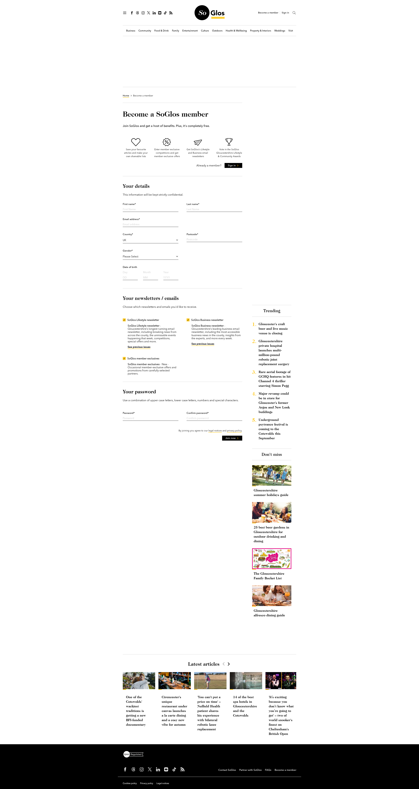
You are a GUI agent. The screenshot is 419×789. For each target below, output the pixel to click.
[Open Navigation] (125, 13)
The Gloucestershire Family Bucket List (269, 576)
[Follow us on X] (149, 13)
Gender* (128, 250)
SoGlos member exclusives (143, 358)
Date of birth (130, 267)
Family (175, 30)
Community (144, 30)
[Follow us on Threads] (137, 13)
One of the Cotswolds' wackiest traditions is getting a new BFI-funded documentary (136, 710)
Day (125, 272)
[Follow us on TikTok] (165, 13)
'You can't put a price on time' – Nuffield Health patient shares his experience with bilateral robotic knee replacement (209, 713)
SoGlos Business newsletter (207, 320)
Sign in (285, 12)
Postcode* (192, 234)
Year (166, 272)
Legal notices (162, 783)
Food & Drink (161, 30)
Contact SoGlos (227, 769)
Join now (230, 438)
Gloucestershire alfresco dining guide (269, 613)
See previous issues (139, 346)
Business (130, 30)
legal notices (215, 430)
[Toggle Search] (294, 13)
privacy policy (234, 430)
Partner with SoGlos (250, 769)
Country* (128, 234)
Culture (205, 30)
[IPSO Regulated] (135, 754)
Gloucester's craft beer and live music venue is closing (273, 328)
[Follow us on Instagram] (143, 13)
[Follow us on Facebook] (132, 13)
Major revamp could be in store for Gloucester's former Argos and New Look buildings (274, 403)
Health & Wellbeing (236, 30)
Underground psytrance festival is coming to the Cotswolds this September (273, 429)
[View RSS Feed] (171, 13)
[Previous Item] (223, 663)
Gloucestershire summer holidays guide (271, 492)
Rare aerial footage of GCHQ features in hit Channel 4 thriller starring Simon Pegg (275, 378)
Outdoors (217, 30)
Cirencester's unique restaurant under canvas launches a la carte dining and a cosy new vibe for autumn (174, 710)
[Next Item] (228, 663)
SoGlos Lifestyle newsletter (143, 320)
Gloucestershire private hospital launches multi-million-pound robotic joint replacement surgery (274, 352)
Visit (290, 30)
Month (147, 272)
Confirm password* (198, 413)
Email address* (131, 219)
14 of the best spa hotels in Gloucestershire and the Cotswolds (245, 706)
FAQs (268, 769)
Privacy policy (146, 783)
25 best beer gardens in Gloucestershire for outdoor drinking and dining (271, 534)
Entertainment (190, 30)
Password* (129, 413)
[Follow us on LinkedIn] (154, 13)
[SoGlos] (209, 12)
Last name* (193, 204)
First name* (129, 204)
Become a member (268, 12)
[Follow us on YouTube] (160, 13)
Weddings (279, 30)
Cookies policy (130, 783)
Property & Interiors (260, 30)
